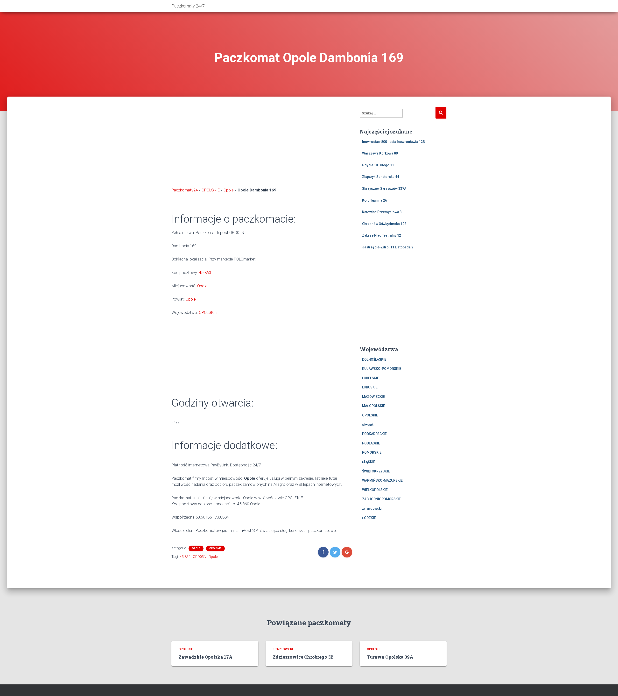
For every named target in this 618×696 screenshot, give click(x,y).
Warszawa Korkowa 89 (380, 153)
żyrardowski (372, 508)
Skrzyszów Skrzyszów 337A (384, 188)
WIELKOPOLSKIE (375, 490)
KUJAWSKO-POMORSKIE (381, 369)
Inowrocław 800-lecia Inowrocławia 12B (393, 142)
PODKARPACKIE (374, 434)
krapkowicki (283, 649)
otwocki (368, 425)
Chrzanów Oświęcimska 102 (384, 224)
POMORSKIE (371, 452)
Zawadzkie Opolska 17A (205, 657)
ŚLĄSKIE (368, 462)
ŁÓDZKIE (369, 518)
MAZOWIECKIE (373, 397)
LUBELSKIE (370, 378)
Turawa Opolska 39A (390, 657)
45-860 (205, 272)
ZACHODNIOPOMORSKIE (381, 499)
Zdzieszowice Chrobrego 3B (303, 657)
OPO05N (199, 557)
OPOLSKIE (211, 190)
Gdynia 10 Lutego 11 (378, 165)
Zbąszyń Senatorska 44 (380, 177)
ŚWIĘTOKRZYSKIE (376, 471)
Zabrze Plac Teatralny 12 (381, 235)
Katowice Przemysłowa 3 (382, 212)
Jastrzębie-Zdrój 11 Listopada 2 (387, 247)
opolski (373, 649)
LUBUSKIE (370, 387)
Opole (229, 190)
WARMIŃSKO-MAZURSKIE (382, 480)
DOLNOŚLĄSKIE (374, 359)
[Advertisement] (261, 147)
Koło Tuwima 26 (374, 200)
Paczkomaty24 (184, 190)
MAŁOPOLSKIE (373, 406)
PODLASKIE (371, 443)
